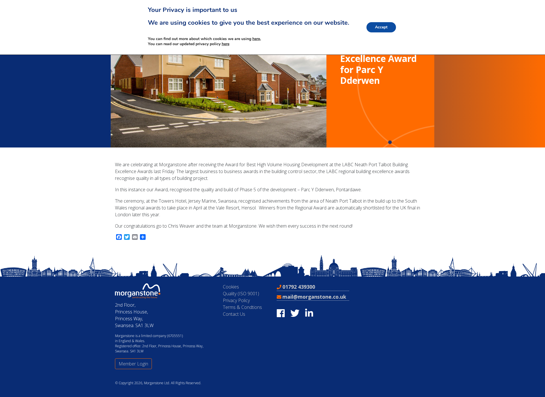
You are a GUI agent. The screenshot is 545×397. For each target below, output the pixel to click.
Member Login (133, 364)
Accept (381, 27)
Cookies (231, 287)
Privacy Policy (236, 300)
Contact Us (234, 314)
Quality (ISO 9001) (241, 293)
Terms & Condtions (242, 307)
